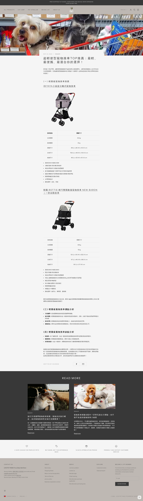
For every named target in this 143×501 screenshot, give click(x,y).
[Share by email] (83, 364)
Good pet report (101, 470)
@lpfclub (18, 475)
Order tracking (73, 476)
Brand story (48, 468)
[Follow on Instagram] (5, 491)
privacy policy (48, 479)
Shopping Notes (49, 470)
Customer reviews (101, 468)
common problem (74, 468)
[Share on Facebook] (76, 364)
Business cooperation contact (52, 482)
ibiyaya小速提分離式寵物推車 (59, 86)
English (123, 9)
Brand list (46, 9)
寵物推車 (57, 54)
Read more (31, 433)
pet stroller (33, 9)
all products (9, 9)
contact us (72, 470)
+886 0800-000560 (18, 471)
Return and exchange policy (52, 473)
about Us (56, 9)
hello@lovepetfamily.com (10, 473)
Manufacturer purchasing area (77, 484)
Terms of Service (49, 476)
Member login (73, 473)
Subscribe (122, 484)
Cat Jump (21, 9)
